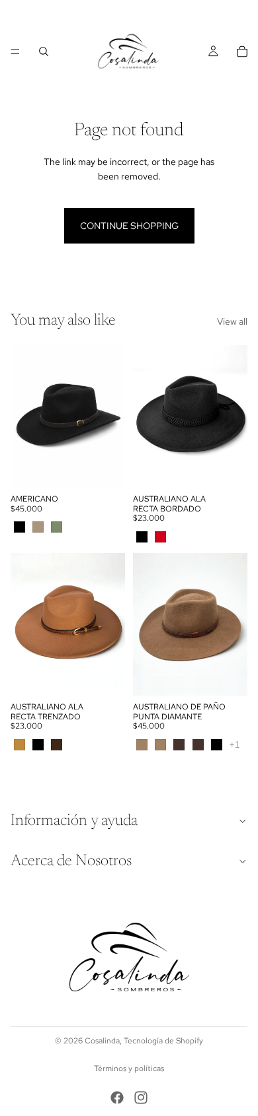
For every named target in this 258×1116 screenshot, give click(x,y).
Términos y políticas (129, 1068)
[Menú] (15, 51)
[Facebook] (117, 1097)
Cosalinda (102, 1040)
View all (232, 321)
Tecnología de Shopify (163, 1040)
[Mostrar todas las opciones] (234, 744)
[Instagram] (141, 1097)
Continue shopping (129, 226)
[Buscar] (43, 51)
